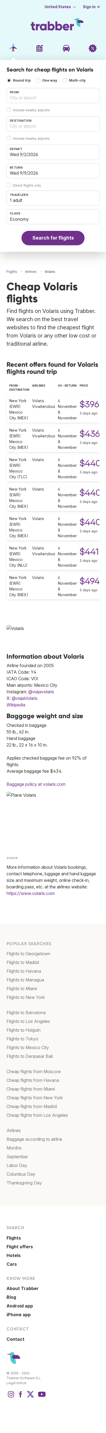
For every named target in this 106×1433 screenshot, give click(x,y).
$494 (90, 581)
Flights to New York (26, 997)
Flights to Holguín (23, 1030)
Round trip (22, 81)
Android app (20, 1306)
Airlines (14, 1130)
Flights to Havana (24, 971)
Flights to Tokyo (22, 1038)
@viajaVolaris (25, 698)
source (12, 858)
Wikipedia (16, 704)
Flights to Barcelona (26, 1012)
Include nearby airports (31, 110)
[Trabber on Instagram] (11, 1397)
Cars (12, 1264)
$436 (90, 433)
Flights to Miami (22, 988)
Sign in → (91, 7)
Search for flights (53, 238)
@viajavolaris (41, 691)
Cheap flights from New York (35, 1097)
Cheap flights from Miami (31, 1089)
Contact (15, 1339)
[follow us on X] (30, 1397)
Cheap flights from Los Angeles (37, 1115)
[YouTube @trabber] (41, 1397)
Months (14, 1148)
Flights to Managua (25, 980)
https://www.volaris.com (31, 893)
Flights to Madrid (23, 962)
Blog (11, 1297)
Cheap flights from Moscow (34, 1071)
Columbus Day (21, 1174)
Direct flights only (27, 185)
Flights (14, 1238)
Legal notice (16, 1383)
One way (49, 81)
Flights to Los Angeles (28, 1021)
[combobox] (53, 95)
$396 (89, 404)
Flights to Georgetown (28, 953)
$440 (90, 463)
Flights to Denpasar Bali (30, 1056)
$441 (89, 551)
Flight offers (20, 1246)
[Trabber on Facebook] (20, 1397)
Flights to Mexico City (28, 1047)
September (17, 1156)
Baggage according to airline (34, 1139)
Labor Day (17, 1165)
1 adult (16, 200)
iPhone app (19, 1314)
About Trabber (23, 1288)
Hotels (14, 1255)
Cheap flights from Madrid (32, 1106)
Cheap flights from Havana (33, 1080)
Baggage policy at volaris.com (36, 784)
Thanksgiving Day (24, 1183)
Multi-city (77, 81)
